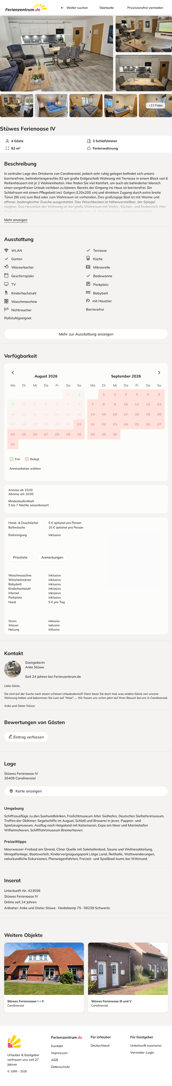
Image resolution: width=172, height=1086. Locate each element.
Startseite (106, 8)
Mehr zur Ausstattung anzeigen (86, 334)
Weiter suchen (77, 8)
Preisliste (20, 557)
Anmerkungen (52, 557)
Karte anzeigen (29, 791)
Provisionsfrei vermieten (145, 8)
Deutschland (100, 1046)
